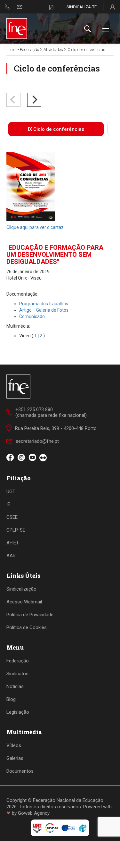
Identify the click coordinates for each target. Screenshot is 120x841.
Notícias (15, 686)
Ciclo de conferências (86, 49)
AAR (11, 556)
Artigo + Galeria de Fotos (43, 310)
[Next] (34, 100)
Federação (29, 49)
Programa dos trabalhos (43, 303)
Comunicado (32, 316)
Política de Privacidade (29, 615)
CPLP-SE (15, 530)
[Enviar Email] (19, 7)
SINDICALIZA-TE (82, 6)
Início (10, 49)
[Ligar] (7, 7)
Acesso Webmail (24, 602)
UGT (10, 491)
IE (8, 504)
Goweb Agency (34, 813)
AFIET (12, 543)
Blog (11, 699)
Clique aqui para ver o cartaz (35, 227)
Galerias (14, 758)
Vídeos (13, 745)
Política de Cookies (26, 627)
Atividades (53, 49)
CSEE (12, 517)
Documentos (20, 771)
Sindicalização (21, 589)
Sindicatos (17, 674)
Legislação (17, 712)
